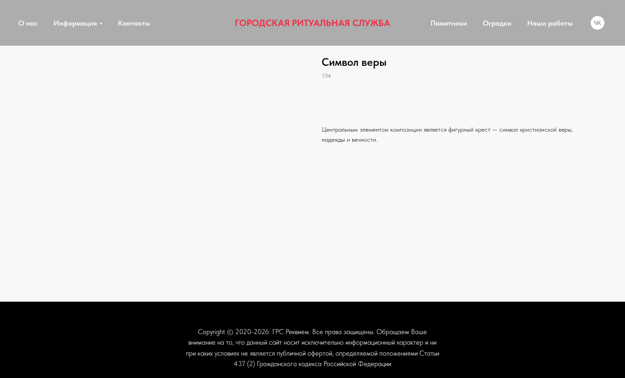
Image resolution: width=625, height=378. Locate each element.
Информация (75, 23)
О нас (28, 23)
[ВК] (597, 23)
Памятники (449, 23)
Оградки (497, 23)
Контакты (134, 23)
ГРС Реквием (290, 332)
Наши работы (550, 23)
